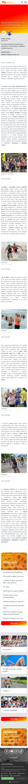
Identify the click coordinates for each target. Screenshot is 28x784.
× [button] (26, 763)
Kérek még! (14, 623)
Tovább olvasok (16, 771)
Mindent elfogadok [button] (7, 778)
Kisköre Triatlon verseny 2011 (10, 54)
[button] (14, 781)
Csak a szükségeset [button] (20, 778)
